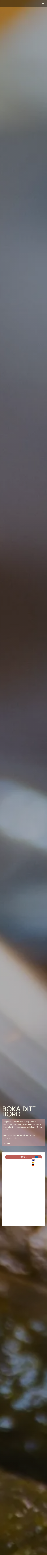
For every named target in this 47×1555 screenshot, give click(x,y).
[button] (43, 3)
